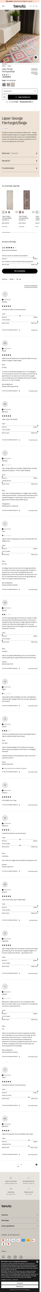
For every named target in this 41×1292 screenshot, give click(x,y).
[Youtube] (9, 1257)
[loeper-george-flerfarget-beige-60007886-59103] (20, 212)
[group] (20, 247)
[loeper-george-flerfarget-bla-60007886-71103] (23, 212)
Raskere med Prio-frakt (25, 102)
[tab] (31, 286)
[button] (18, 1165)
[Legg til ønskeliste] (4, 97)
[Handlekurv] (37, 6)
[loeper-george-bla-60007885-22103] (6, 212)
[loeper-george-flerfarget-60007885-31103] (9, 212)
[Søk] (30, 6)
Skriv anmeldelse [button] (19, 271)
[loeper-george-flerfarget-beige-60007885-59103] (3, 212)
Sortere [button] (4, 279)
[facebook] (21, 1257)
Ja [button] (19, 330)
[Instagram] (15, 1257)
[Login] (34, 6)
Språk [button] (12, 279)
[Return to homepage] (20, 6)
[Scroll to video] (36, 57)
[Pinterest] (3, 1257)
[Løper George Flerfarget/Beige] (12, 84)
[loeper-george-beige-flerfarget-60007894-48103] (37, 212)
